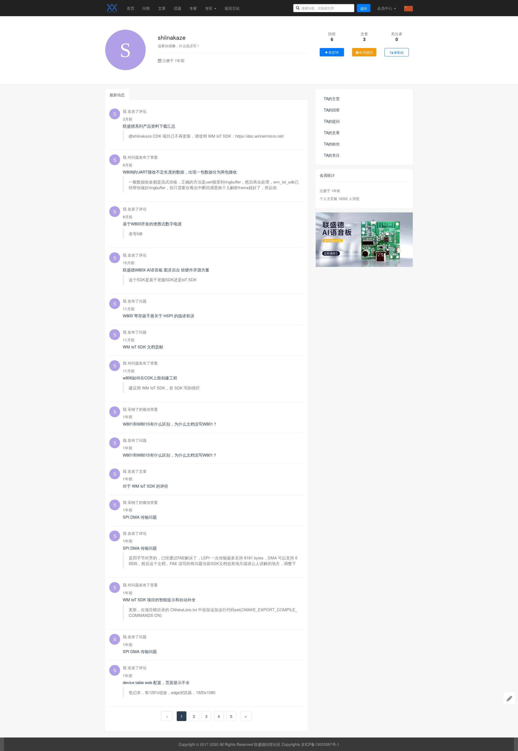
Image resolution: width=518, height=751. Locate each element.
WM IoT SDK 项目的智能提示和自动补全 (159, 599)
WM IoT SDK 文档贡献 (143, 346)
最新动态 (117, 94)
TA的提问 (332, 121)
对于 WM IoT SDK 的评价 (145, 486)
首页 (130, 8)
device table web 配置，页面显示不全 (156, 682)
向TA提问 (366, 52)
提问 (363, 8)
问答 (146, 8)
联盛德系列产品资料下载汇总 (149, 126)
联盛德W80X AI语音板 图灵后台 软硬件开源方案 (166, 270)
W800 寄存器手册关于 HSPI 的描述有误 (158, 315)
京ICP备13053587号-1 (320, 744)
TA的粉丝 (332, 144)
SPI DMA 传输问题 (140, 517)
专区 (209, 8)
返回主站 (232, 8)
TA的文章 (332, 132)
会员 (384, 8)
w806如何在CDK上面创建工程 (150, 377)
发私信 (398, 52)
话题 (177, 8)
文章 (162, 8)
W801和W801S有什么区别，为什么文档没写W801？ (170, 424)
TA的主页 (332, 98)
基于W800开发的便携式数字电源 (152, 223)
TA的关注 (332, 155)
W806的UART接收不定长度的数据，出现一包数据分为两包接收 (180, 172)
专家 (193, 8)
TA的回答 (332, 110)
